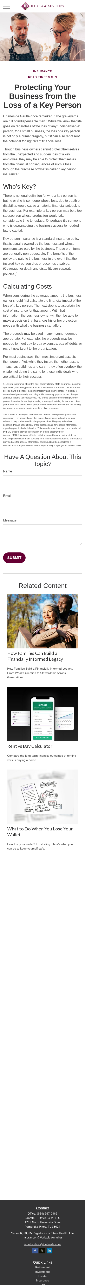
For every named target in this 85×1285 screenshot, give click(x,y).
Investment (42, 1271)
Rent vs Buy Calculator (29, 746)
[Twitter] (42, 1250)
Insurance (42, 1280)
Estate (42, 1276)
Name (7, 471)
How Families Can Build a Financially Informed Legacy (35, 656)
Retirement (42, 1267)
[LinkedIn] (49, 1250)
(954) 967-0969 (47, 1213)
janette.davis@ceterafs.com (42, 1244)
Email (7, 496)
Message (10, 520)
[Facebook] (35, 1250)
